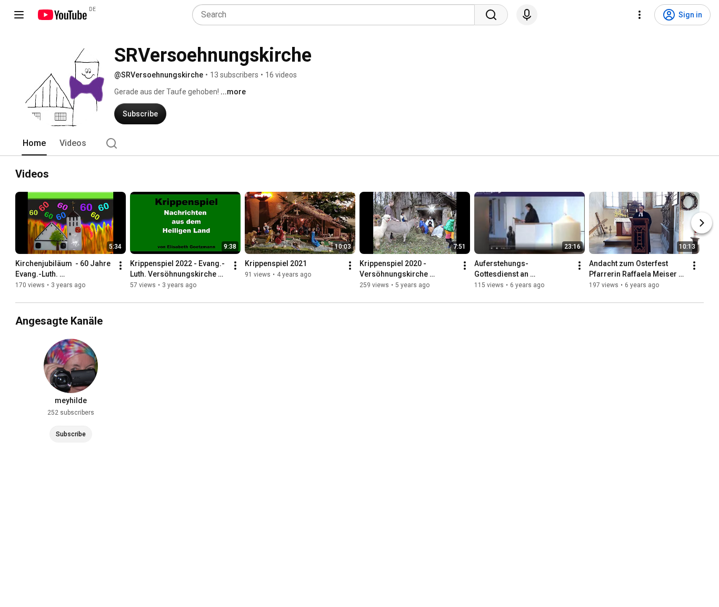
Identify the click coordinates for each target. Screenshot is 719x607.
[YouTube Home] (61, 15)
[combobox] (336, 14)
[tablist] (359, 143)
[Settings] (639, 14)
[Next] (701, 222)
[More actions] (120, 265)
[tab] (34, 143)
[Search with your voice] (526, 14)
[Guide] (19, 14)
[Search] (491, 14)
